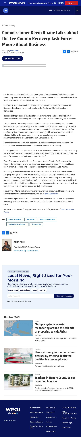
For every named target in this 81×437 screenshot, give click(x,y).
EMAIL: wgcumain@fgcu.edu (70, 412)
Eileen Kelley (38, 363)
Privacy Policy (50, 431)
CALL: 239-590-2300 (69, 408)
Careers (49, 422)
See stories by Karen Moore (26, 250)
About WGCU (50, 412)
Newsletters (67, 427)
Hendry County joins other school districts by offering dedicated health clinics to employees (55, 355)
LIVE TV (61, 3)
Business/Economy (8, 25)
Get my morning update (63, 296)
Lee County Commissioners (17, 224)
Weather (37, 321)
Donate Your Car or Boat (36, 427)
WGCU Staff (38, 335)
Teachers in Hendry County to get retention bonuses (55, 379)
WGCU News (31, 219)
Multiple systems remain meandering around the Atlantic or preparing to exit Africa (54, 328)
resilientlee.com (51, 194)
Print (76, 51)
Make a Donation (35, 408)
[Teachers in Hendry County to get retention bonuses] (18, 382)
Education (37, 349)
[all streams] (78, 10)
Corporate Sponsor (36, 422)
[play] (5, 10)
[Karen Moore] (7, 245)
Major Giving (34, 417)
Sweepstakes (50, 408)
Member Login (67, 423)
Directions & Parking (69, 418)
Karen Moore (14, 51)
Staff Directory (51, 417)
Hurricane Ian (36, 224)
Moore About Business (47, 219)
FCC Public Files (51, 427)
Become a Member (36, 412)
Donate (72, 3)
